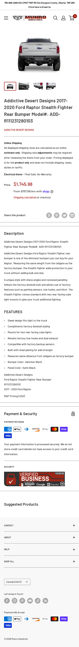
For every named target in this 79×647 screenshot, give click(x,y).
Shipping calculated (25, 197)
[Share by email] (72, 215)
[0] (71, 18)
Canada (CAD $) (13, 581)
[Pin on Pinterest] (57, 215)
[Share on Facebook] (49, 215)
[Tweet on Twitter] (64, 215)
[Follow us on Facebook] (7, 601)
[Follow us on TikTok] (38, 601)
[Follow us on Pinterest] (22, 601)
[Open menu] (6, 18)
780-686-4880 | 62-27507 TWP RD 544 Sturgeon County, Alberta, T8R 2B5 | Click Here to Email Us (39, 4)
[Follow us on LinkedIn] (45, 601)
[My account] (63, 18)
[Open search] (55, 18)
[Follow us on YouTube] (30, 601)
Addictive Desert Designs (19, 129)
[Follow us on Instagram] (14, 601)
